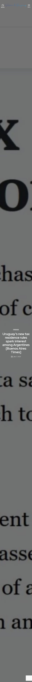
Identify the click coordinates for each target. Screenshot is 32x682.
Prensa (16, 329)
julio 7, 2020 (17, 357)
